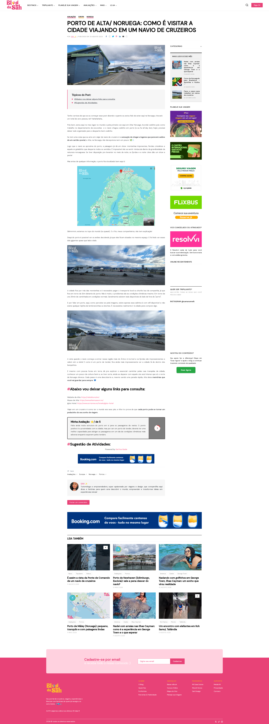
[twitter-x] (215, 721)
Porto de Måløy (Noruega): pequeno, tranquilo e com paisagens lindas (87, 628)
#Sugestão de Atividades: (86, 102)
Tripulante (79, 574)
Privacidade (218, 688)
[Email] (123, 36)
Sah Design (196, 691)
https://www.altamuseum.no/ (92, 400)
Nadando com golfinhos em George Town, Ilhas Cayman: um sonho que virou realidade (179, 581)
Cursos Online (172, 688)
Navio (70, 574)
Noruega (90, 17)
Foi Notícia (142, 691)
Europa (81, 17)
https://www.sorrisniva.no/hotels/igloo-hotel (95, 403)
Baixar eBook (172, 684)
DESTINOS (31, 5)
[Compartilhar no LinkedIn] (120, 36)
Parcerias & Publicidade (147, 695)
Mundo (173, 622)
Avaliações (71, 17)
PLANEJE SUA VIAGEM (68, 5)
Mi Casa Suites (197, 684)
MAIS (102, 5)
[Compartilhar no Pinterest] (116, 36)
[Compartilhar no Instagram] (110, 36)
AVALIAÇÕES (89, 5)
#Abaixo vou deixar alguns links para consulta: (94, 99)
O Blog (140, 684)
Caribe (171, 574)
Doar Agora (186, 370)
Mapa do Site (172, 691)
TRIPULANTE (47, 5)
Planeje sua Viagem (174, 695)
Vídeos (88, 574)
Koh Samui (163, 622)
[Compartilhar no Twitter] (113, 36)
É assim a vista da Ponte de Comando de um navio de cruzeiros (88, 579)
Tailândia (182, 622)
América (163, 574)
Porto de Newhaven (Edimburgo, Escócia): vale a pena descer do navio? (131, 581)
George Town (182, 574)
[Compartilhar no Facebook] (106, 36)
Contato (217, 691)
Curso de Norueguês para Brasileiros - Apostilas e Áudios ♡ (192, 81)
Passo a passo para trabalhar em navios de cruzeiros (192, 93)
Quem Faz (142, 688)
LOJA (112, 5)
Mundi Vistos (197, 688)
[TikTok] (218, 721)
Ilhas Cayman (136, 622)
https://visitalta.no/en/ (90, 397)
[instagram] (221, 721)
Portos (101, 474)
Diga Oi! (257, 5)
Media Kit (217, 684)
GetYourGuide (121, 449)
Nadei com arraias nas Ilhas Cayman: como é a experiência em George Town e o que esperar (192, 67)
